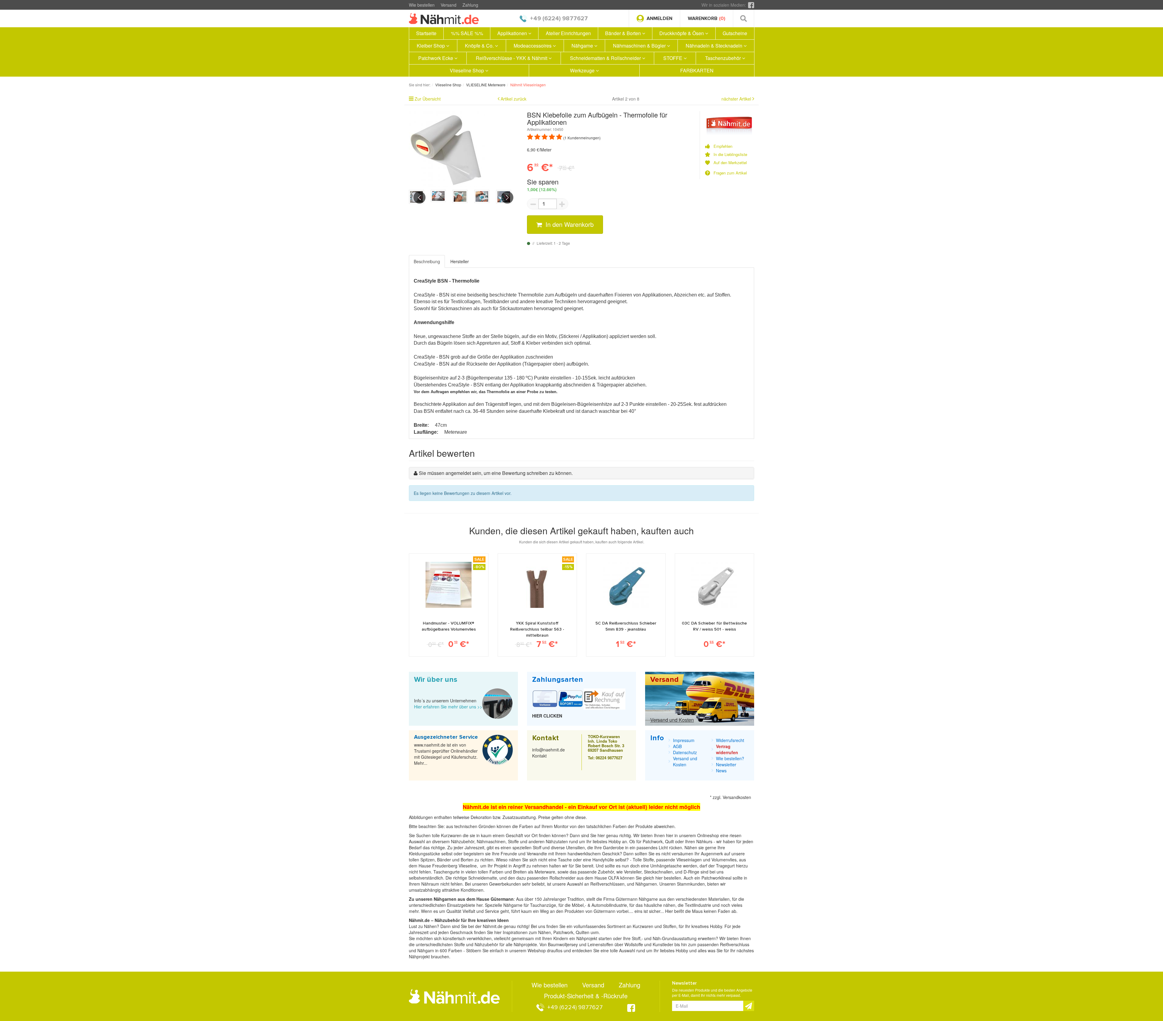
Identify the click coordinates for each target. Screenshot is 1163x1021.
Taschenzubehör (723, 58)
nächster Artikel (736, 99)
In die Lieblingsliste (730, 154)
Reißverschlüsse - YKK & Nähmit (512, 58)
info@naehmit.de (548, 750)
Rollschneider (563, 878)
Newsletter (726, 764)
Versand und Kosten (672, 720)
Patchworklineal (717, 878)
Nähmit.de (492, 926)
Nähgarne (583, 45)
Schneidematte (482, 878)
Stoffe (648, 860)
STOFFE (673, 58)
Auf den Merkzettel (730, 162)
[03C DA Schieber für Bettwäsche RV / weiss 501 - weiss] (714, 585)
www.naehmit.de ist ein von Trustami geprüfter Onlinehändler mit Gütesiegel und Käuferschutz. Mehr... (446, 754)
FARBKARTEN (697, 70)
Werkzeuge (583, 70)
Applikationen (512, 33)
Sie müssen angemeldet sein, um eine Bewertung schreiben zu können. (496, 472)
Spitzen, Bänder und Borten (446, 860)
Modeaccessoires (533, 45)
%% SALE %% (467, 33)
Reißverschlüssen (607, 884)
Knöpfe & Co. (480, 45)
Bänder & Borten (623, 33)
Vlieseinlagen (689, 860)
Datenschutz (685, 752)
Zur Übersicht (428, 99)
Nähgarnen (645, 884)
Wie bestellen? (730, 758)
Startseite (426, 33)
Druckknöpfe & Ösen (682, 33)
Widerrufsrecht (730, 740)
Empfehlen (723, 146)
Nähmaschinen (491, 841)
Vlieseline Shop (467, 70)
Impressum (683, 740)
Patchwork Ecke (436, 58)
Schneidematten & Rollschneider (606, 58)
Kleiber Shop (431, 45)
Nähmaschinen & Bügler (640, 45)
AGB (677, 746)
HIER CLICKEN (547, 716)
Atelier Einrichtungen (568, 33)
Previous (419, 197)
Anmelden (659, 18)
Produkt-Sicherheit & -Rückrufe (586, 996)
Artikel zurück (513, 99)
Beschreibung (427, 261)
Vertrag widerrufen (727, 749)
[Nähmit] (729, 122)
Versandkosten (737, 797)
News (721, 770)
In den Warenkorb (569, 224)
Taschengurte (447, 872)
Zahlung (470, 5)
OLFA (614, 878)
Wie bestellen (422, 5)
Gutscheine (735, 33)
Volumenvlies (724, 860)
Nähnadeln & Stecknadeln (715, 45)
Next (507, 197)
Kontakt (539, 756)
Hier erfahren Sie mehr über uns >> (448, 707)
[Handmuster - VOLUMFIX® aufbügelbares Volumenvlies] (449, 585)
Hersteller (459, 261)
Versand (448, 5)
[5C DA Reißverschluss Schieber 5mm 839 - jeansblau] (626, 585)
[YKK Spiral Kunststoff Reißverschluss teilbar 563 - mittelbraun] (537, 585)
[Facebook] (751, 5)
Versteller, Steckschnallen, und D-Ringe (661, 872)
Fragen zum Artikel (730, 173)
